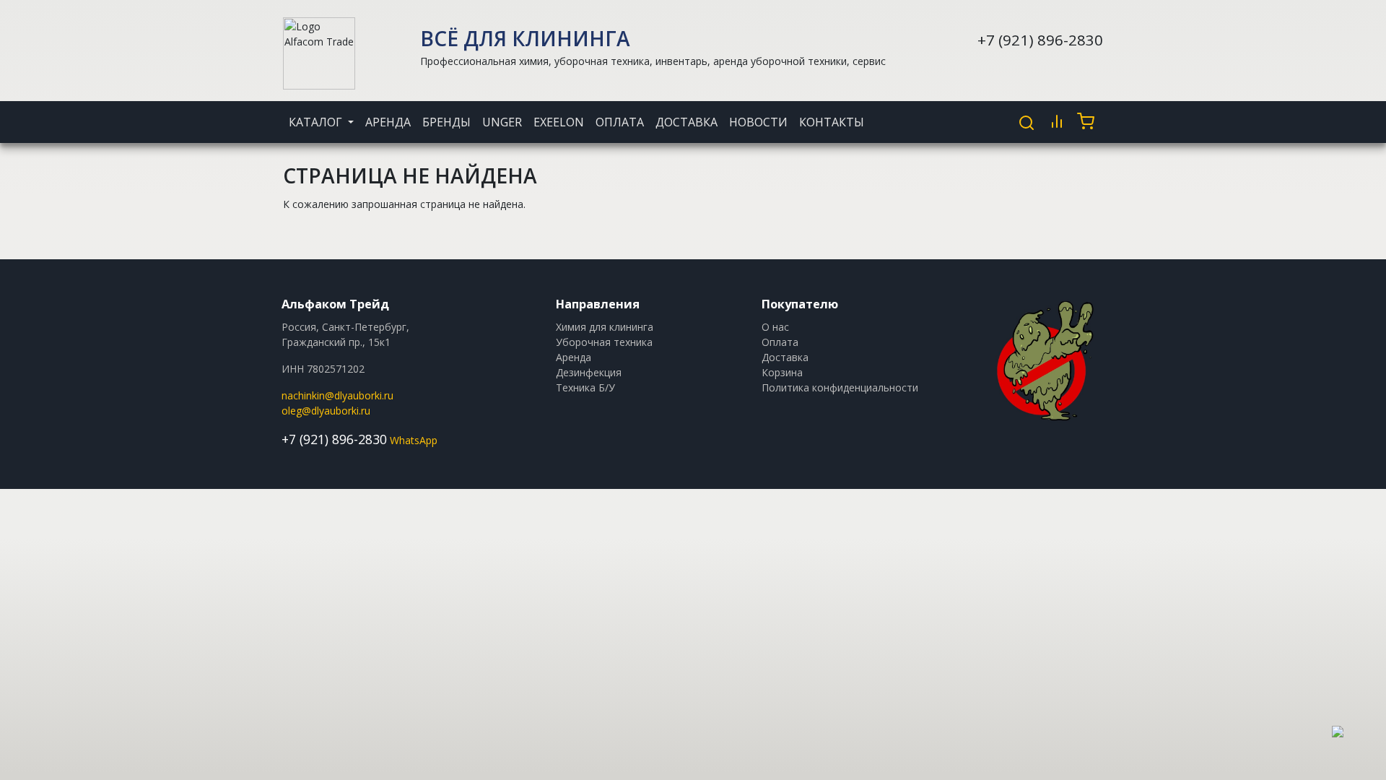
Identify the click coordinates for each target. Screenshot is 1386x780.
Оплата (620, 122)
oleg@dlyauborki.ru (326, 410)
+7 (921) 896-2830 (1040, 40)
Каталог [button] (317, 122)
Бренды (446, 122)
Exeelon (558, 122)
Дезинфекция (589, 372)
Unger (502, 122)
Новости (758, 122)
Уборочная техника (604, 342)
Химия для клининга (604, 327)
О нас (775, 327)
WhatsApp (413, 440)
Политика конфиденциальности (840, 387)
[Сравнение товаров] (1056, 121)
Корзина (782, 372)
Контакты (831, 122)
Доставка (686, 122)
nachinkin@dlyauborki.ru (337, 395)
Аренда (388, 122)
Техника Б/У (585, 387)
